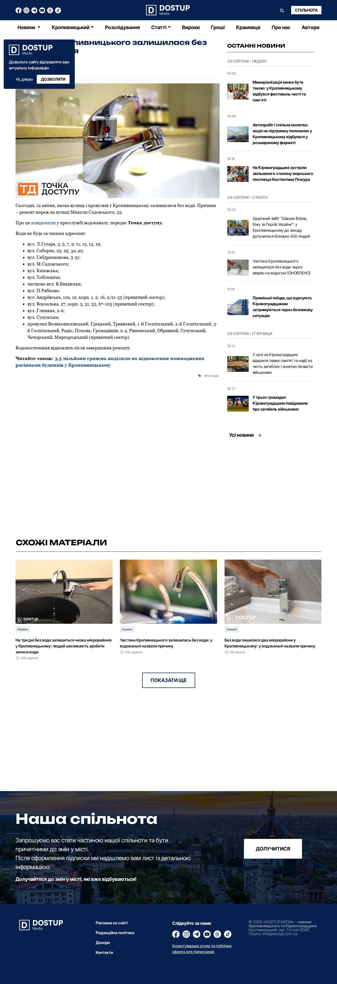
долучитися (273, 849)
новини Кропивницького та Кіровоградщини (283, 923)
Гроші (218, 27)
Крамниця (248, 27)
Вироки (191, 27)
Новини (27, 27)
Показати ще (168, 680)
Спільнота (306, 10)
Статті (159, 27)
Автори (310, 27)
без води (212, 376)
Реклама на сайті (112, 922)
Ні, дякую (24, 79)
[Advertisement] (270, 486)
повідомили (43, 222)
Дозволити (53, 79)
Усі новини (241, 435)
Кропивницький (71, 27)
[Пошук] (282, 10)
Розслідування (122, 27)
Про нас (281, 27)
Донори (103, 942)
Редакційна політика (115, 932)
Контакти (104, 952)
